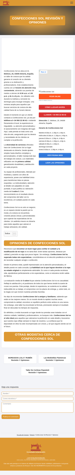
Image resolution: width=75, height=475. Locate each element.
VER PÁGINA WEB (55, 155)
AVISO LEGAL (20, 460)
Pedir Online (55, 96)
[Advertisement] (37, 52)
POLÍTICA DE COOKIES (43, 460)
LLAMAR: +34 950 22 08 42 (55, 115)
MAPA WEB (52, 460)
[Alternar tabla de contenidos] (13, 233)
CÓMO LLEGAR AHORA (55, 107)
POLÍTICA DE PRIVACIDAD (30, 460)
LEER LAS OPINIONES (55, 163)
